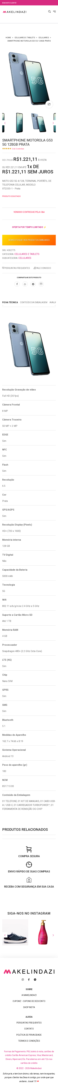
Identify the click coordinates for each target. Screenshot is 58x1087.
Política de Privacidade (29, 1035)
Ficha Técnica (10, 302)
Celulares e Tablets (25, 38)
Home (8, 38)
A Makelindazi (29, 995)
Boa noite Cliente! (9, 3)
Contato (29, 1029)
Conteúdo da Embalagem (33, 302)
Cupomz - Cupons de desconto (29, 1001)
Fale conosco (43, 268)
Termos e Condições (29, 1041)
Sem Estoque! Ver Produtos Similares (29, 240)
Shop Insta (29, 1007)
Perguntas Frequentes (17, 268)
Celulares (44, 38)
